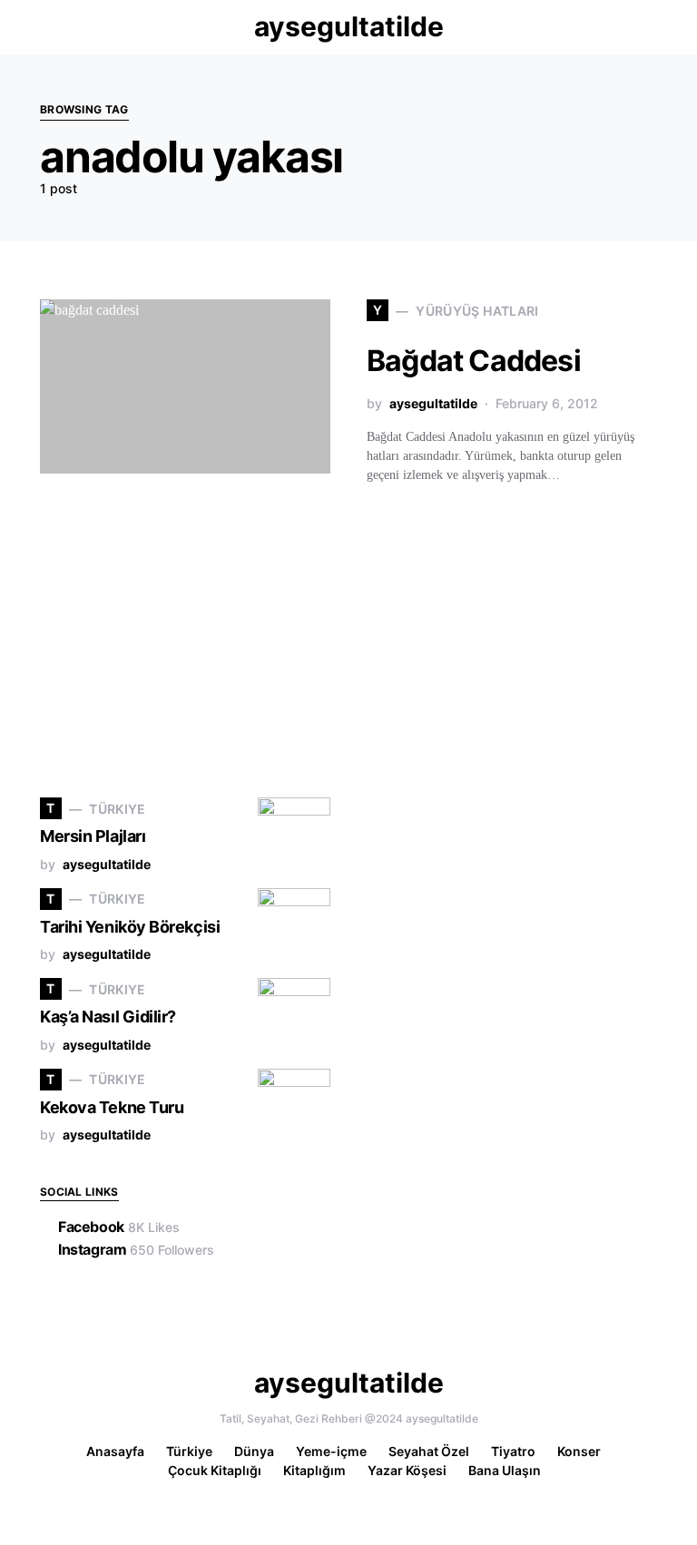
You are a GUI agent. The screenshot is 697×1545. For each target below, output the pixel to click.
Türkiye (189, 1451)
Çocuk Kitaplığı (214, 1470)
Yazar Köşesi (407, 1470)
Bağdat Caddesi (474, 360)
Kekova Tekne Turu (111, 1107)
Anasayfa (115, 1451)
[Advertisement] (176, 641)
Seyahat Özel (428, 1451)
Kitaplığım (314, 1470)
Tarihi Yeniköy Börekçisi (130, 926)
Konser (579, 1451)
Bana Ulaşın (504, 1470)
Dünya (254, 1451)
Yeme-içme (331, 1451)
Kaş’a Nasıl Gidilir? (108, 1016)
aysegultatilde (349, 26)
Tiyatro (513, 1451)
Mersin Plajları (92, 836)
